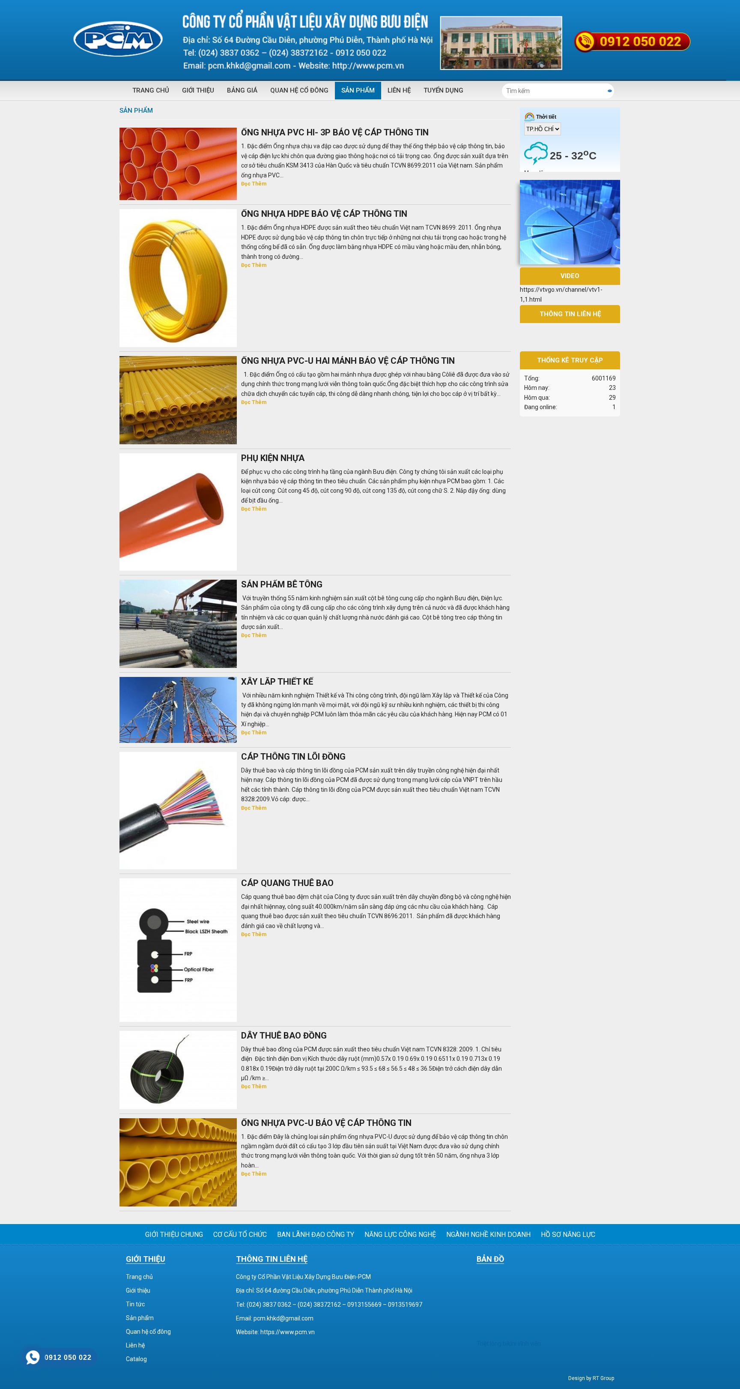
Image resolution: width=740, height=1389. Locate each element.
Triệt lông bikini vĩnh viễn (509, 1343)
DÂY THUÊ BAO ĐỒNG (284, 1035)
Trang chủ (150, 90)
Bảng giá (242, 90)
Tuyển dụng (443, 90)
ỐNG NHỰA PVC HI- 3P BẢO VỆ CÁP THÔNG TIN (335, 132)
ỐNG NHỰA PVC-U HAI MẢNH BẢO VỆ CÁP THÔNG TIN (348, 361)
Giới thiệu (198, 90)
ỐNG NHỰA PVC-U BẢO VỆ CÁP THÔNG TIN (326, 1123)
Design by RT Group (591, 1378)
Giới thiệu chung (174, 1234)
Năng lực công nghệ (400, 1234)
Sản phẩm (358, 90)
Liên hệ (399, 90)
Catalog (136, 1359)
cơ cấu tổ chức (240, 1234)
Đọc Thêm (253, 184)
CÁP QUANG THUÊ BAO (287, 883)
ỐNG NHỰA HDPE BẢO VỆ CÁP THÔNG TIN (324, 214)
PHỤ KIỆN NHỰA (272, 458)
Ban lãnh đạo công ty (315, 1234)
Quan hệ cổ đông (299, 90)
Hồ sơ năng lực (568, 1234)
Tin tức (135, 1304)
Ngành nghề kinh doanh (488, 1234)
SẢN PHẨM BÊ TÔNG (281, 584)
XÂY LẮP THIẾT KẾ (277, 682)
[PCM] (370, 40)
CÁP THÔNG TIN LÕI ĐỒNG (293, 756)
